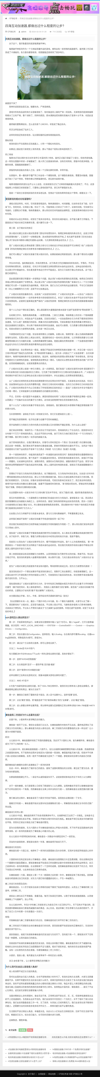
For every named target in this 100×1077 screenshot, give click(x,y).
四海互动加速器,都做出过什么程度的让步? (34, 25)
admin (23, 31)
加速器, (22, 1030)
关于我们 (31, 1074)
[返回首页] (6, 18)
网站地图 (52, 1074)
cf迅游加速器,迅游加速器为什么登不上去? (25, 1061)
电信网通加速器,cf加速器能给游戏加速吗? (69, 1053)
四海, (30, 1030)
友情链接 (41, 1074)
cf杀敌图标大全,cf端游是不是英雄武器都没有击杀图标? (31, 1037)
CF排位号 (13, 18)
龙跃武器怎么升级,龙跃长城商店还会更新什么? (72, 1037)
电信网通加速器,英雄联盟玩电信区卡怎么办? (26, 1057)
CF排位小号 (77, 1074)
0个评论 (71, 31)
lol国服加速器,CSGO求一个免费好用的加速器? (71, 1049)
